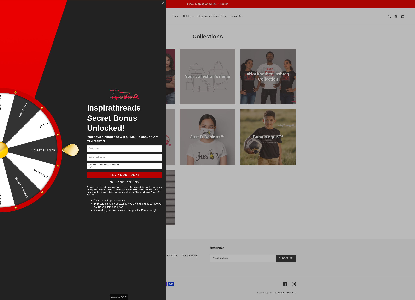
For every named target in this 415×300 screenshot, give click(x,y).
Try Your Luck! (124, 174)
